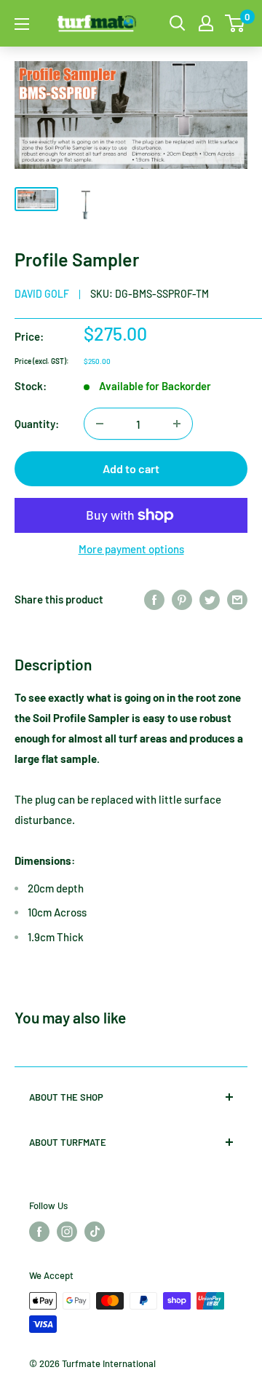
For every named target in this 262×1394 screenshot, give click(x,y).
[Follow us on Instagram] (67, 1231)
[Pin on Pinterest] (182, 599)
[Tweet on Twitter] (209, 599)
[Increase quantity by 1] (177, 423)
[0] (235, 23)
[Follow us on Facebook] (39, 1231)
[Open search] (178, 23)
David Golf (42, 294)
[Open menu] (22, 24)
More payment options (131, 548)
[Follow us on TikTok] (94, 1231)
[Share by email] (237, 599)
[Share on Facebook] (154, 599)
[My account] (206, 23)
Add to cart (131, 468)
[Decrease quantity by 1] (99, 423)
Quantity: (37, 423)
